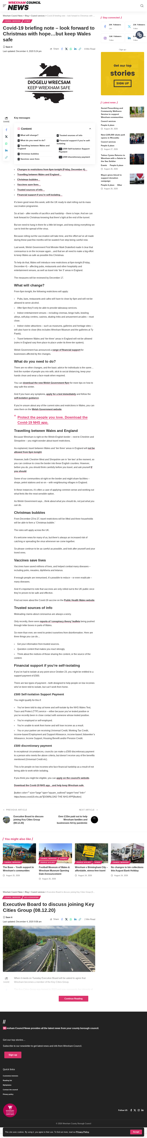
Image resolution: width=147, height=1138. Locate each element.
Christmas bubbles (29, 154)
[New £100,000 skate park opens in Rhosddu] (137, 138)
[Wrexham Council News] (24, 5)
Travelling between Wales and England (34, 147)
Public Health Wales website (79, 600)
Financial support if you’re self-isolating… (39, 195)
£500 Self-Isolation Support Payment (74, 150)
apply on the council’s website (72, 778)
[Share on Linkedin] (75, 49)
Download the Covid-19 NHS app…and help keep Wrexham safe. (49, 785)
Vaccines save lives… (29, 184)
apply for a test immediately (61, 394)
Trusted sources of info (70, 135)
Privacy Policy (82, 1132)
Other (27, 21)
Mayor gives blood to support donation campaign (111, 178)
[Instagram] (112, 38)
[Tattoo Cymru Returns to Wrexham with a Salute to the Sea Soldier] (137, 159)
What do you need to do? (32, 140)
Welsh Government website (47, 409)
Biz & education (31, 897)
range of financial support (66, 350)
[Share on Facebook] (62, 49)
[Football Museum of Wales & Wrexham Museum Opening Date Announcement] (55, 853)
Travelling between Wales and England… (39, 174)
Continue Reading (73, 998)
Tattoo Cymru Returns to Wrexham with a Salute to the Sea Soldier (113, 158)
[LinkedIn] (142, 1110)
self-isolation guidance (26, 398)
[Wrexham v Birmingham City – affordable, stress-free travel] (91, 853)
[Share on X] (66, 49)
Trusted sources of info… (31, 190)
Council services (13, 21)
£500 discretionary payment (76, 157)
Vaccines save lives (29, 159)
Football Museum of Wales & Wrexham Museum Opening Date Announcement (54, 870)
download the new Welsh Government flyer (46, 383)
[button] (136, 1132)
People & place (107, 125)
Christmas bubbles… (28, 179)
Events (104, 165)
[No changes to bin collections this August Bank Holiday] (127, 853)
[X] (135, 1110)
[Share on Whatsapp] (71, 49)
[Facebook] (112, 26)
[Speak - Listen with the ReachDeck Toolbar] (139, 35)
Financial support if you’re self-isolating (73, 142)
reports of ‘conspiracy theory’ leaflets (60, 621)
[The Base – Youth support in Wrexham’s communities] (19, 853)
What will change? (29, 135)
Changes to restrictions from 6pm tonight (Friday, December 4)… (52, 169)
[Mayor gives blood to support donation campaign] (137, 178)
